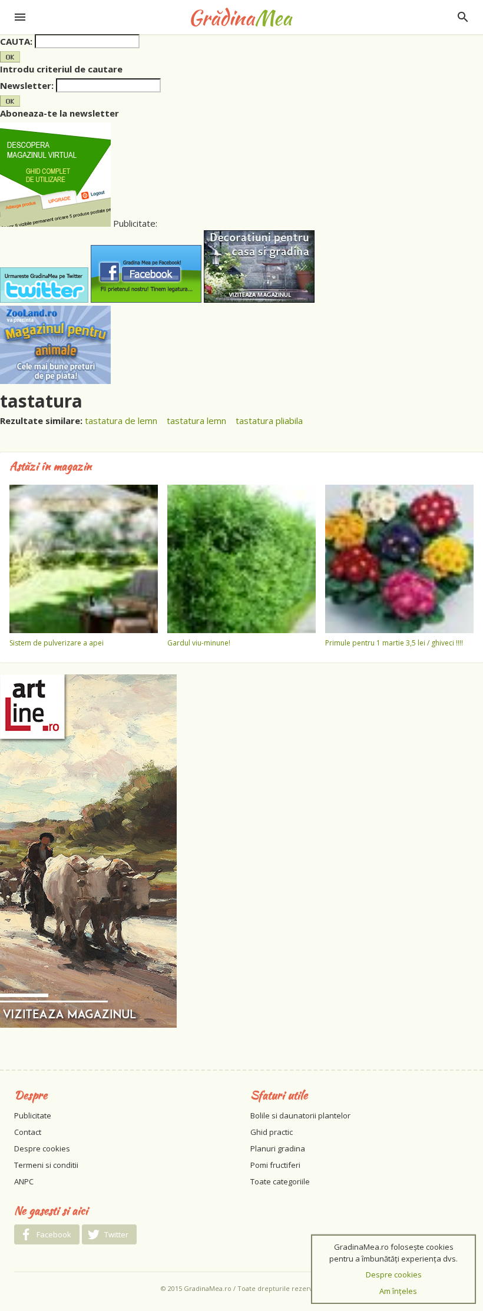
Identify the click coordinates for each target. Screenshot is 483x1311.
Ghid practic (271, 1132)
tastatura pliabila (269, 420)
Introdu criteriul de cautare (61, 69)
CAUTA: (16, 41)
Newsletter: (27, 85)
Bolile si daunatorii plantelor (300, 1115)
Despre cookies (42, 1148)
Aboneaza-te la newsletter (59, 113)
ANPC (24, 1181)
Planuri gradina (277, 1148)
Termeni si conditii (46, 1165)
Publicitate (32, 1115)
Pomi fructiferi (275, 1165)
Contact (27, 1132)
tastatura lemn (196, 420)
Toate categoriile (280, 1181)
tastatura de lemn (121, 420)
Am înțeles (398, 1291)
